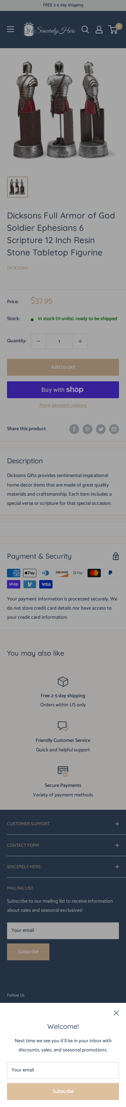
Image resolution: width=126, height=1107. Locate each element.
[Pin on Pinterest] (87, 429)
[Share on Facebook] (74, 429)
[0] (113, 29)
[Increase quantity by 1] (80, 341)
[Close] (116, 1013)
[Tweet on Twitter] (101, 429)
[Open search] (85, 29)
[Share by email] (114, 429)
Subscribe (63, 1091)
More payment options (63, 405)
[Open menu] (10, 29)
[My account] (99, 29)
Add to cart (63, 367)
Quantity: (17, 341)
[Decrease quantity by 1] (38, 341)
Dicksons (17, 268)
